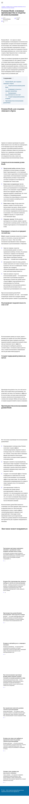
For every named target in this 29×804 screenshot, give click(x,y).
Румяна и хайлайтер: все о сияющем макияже (14, 644)
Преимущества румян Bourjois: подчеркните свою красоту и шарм (14, 613)
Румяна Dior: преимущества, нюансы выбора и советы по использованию (14, 582)
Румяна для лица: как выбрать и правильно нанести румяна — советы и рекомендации (13, 740)
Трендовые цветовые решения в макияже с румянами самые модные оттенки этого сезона (13, 550)
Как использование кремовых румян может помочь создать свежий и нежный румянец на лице (14, 676)
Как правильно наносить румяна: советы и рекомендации (13, 708)
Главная (3, 6)
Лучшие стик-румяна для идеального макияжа (11, 772)
